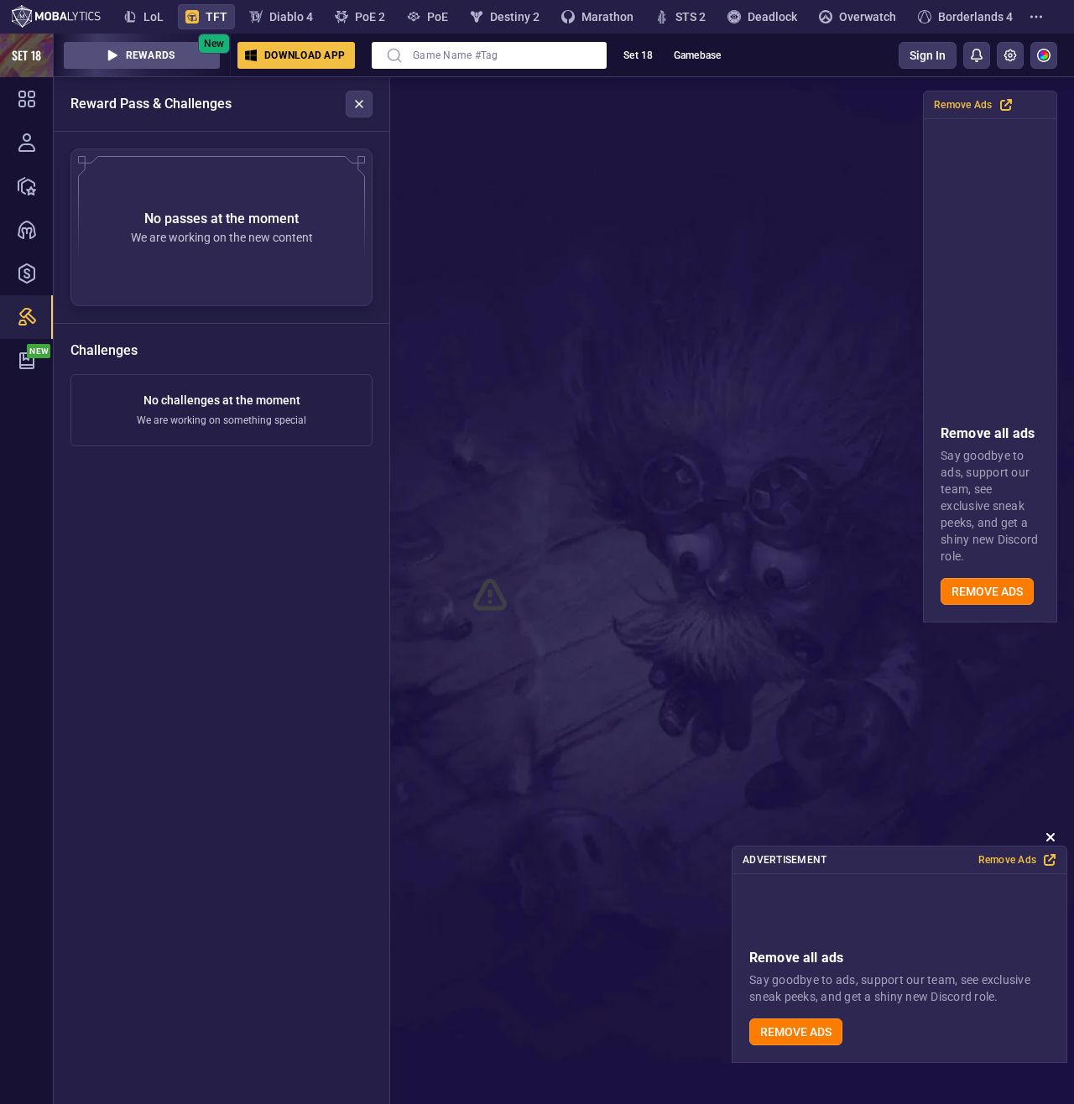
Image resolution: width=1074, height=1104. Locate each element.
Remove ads (987, 591)
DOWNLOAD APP (304, 55)
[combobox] (489, 55)
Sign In (928, 55)
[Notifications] (976, 55)
